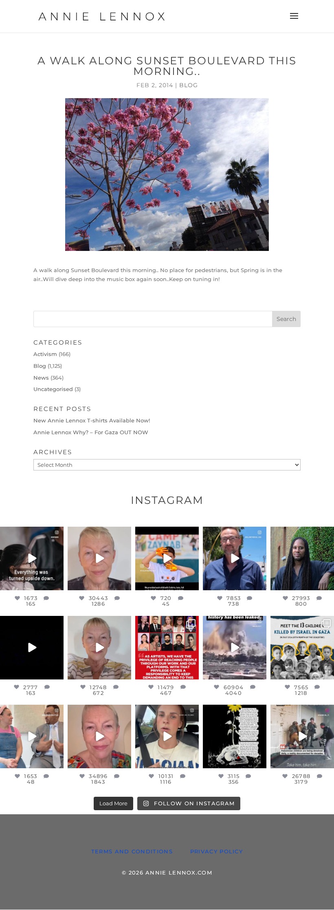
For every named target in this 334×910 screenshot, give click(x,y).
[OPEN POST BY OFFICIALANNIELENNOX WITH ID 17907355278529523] (99, 558)
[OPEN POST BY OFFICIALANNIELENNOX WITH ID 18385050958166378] (234, 647)
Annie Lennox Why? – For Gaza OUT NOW (90, 432)
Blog (188, 85)
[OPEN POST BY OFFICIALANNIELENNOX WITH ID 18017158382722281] (32, 558)
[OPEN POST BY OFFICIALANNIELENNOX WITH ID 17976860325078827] (302, 647)
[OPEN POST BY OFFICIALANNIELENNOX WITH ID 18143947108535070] (167, 647)
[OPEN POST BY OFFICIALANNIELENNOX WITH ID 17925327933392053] (32, 736)
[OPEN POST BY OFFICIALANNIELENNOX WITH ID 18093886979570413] (99, 736)
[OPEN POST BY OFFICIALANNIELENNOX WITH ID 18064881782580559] (32, 647)
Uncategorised (53, 389)
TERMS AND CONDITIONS (132, 851)
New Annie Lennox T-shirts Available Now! (91, 420)
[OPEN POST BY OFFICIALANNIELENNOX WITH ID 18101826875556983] (234, 736)
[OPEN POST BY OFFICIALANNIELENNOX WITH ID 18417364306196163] (302, 736)
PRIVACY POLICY (216, 851)
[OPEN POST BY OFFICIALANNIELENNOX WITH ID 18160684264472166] (167, 558)
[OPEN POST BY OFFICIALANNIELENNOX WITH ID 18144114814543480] (167, 736)
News (41, 377)
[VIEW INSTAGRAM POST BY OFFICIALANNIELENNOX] (56, 582)
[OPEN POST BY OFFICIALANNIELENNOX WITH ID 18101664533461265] (302, 558)
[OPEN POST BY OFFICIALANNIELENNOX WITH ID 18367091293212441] (99, 647)
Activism (45, 354)
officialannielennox (33, 536)
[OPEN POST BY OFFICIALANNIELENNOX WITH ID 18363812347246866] (234, 558)
